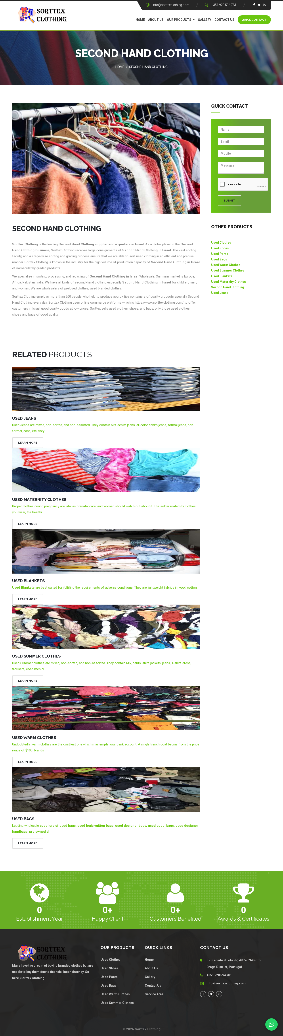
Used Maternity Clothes (39, 499)
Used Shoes (220, 248)
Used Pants (219, 254)
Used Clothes (221, 242)
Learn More (27, 442)
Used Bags (23, 819)
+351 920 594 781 (223, 5)
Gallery (204, 19)
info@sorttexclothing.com (171, 5)
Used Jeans (24, 418)
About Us (156, 19)
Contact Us (224, 19)
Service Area (154, 994)
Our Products (179, 19)
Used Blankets (28, 580)
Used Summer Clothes (36, 656)
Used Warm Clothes (34, 737)
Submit (229, 200)
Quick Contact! (254, 19)
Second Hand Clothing (148, 67)
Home (140, 19)
